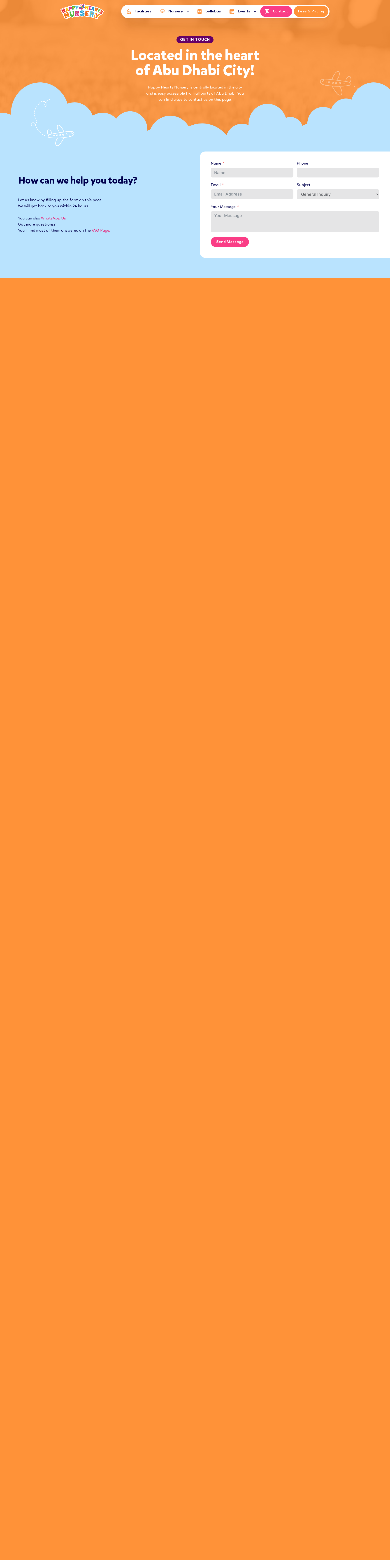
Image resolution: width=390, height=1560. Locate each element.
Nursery (175, 11)
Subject (304, 185)
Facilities (143, 11)
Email (216, 185)
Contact (280, 11)
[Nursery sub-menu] (188, 11)
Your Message (223, 207)
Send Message (230, 242)
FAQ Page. (101, 231)
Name (216, 163)
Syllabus (213, 11)
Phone (302, 163)
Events (244, 11)
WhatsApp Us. (54, 218)
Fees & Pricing (311, 11)
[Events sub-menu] (256, 11)
